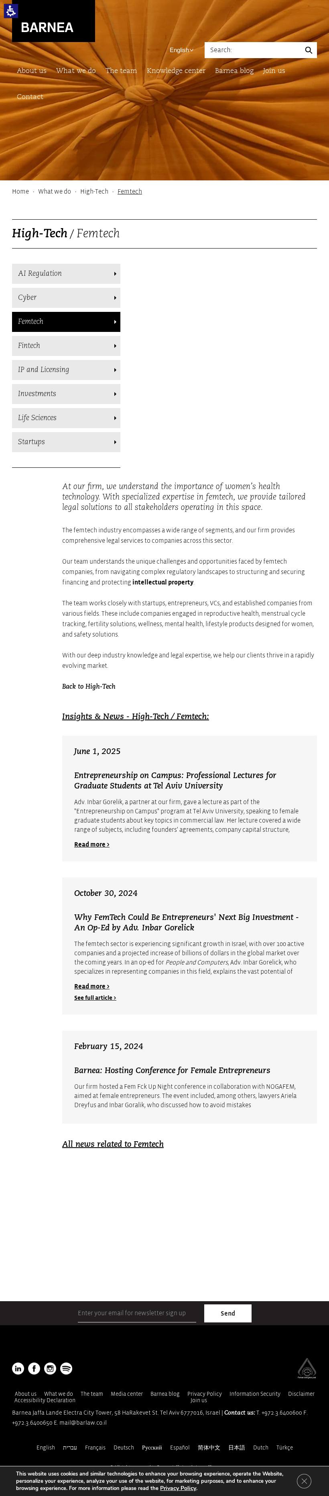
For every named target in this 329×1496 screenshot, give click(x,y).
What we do (76, 71)
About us (32, 71)
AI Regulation (40, 273)
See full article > (95, 998)
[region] (164, 191)
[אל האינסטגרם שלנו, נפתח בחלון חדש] (50, 1369)
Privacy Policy (204, 1394)
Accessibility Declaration (44, 1400)
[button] (11, 11)
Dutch (260, 1448)
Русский (152, 1448)
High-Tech (94, 191)
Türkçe (284, 1448)
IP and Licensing (43, 370)
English (179, 49)
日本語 (236, 1448)
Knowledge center (176, 71)
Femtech (30, 321)
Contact (30, 97)
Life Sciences (37, 418)
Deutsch (124, 1448)
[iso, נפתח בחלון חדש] (307, 1377)
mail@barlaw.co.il (83, 1422)
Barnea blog (234, 71)
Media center (127, 1394)
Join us (274, 71)
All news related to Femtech (113, 1145)
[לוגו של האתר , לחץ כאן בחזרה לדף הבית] (53, 20)
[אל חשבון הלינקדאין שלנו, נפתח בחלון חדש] (18, 1369)
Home (20, 191)
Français (95, 1448)
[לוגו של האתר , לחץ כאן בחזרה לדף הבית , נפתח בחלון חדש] (66, 1369)
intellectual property (162, 582)
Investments (37, 394)
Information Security (254, 1394)
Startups (31, 442)
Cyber (27, 297)
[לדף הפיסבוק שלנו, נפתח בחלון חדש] (34, 1369)
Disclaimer (301, 1394)
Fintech (29, 346)
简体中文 (209, 1448)
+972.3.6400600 (282, 1412)
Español (180, 1448)
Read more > (92, 844)
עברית (70, 1448)
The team (121, 71)
